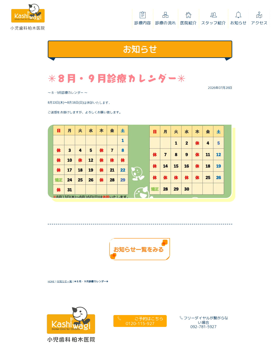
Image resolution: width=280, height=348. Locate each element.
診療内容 (142, 23)
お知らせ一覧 (64, 281)
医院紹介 (188, 23)
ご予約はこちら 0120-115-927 (144, 321)
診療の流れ (165, 23)
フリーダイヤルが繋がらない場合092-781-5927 (206, 322)
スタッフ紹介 (213, 23)
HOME (51, 281)
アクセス (259, 23)
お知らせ (238, 23)
